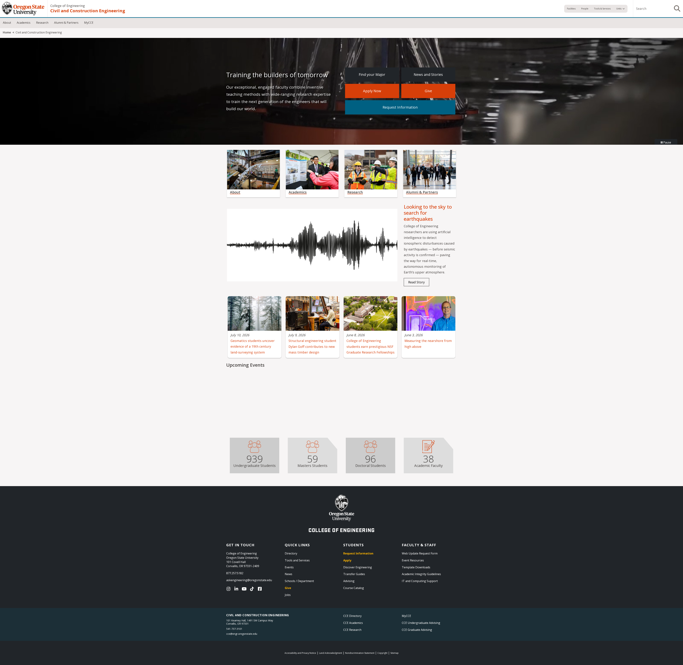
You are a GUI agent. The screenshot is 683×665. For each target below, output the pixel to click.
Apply (347, 560)
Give (428, 90)
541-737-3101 (234, 628)
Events (289, 567)
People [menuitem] (584, 8)
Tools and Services (297, 560)
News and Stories (428, 74)
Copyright (382, 652)
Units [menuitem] (618, 8)
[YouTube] (245, 589)
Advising (348, 581)
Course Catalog (353, 588)
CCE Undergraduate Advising (421, 623)
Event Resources (413, 560)
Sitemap (394, 652)
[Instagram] (229, 589)
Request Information (400, 107)
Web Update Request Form (420, 553)
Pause (667, 142)
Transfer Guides (354, 574)
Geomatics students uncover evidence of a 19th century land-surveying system (253, 346)
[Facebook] (261, 589)
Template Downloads (416, 567)
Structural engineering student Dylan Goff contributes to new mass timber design (312, 346)
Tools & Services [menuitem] (602, 8)
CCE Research (352, 630)
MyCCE (88, 23)
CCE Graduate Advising (417, 630)
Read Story (416, 282)
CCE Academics (353, 623)
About (7, 23)
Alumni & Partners (66, 23)
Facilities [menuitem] (571, 8)
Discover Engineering (357, 567)
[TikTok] (253, 589)
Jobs (288, 595)
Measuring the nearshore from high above (428, 344)
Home (7, 32)
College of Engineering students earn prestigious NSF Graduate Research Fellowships (370, 346)
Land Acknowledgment (330, 652)
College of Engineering (67, 6)
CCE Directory (352, 616)
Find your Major (372, 74)
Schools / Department (299, 581)
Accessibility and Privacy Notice (300, 652)
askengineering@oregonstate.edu (249, 580)
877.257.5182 (234, 573)
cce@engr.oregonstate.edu (241, 633)
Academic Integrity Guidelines (421, 574)
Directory (291, 553)
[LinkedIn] (237, 589)
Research (42, 23)
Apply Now (372, 90)
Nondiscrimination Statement (359, 652)
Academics (23, 23)
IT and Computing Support (420, 581)
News (288, 574)
